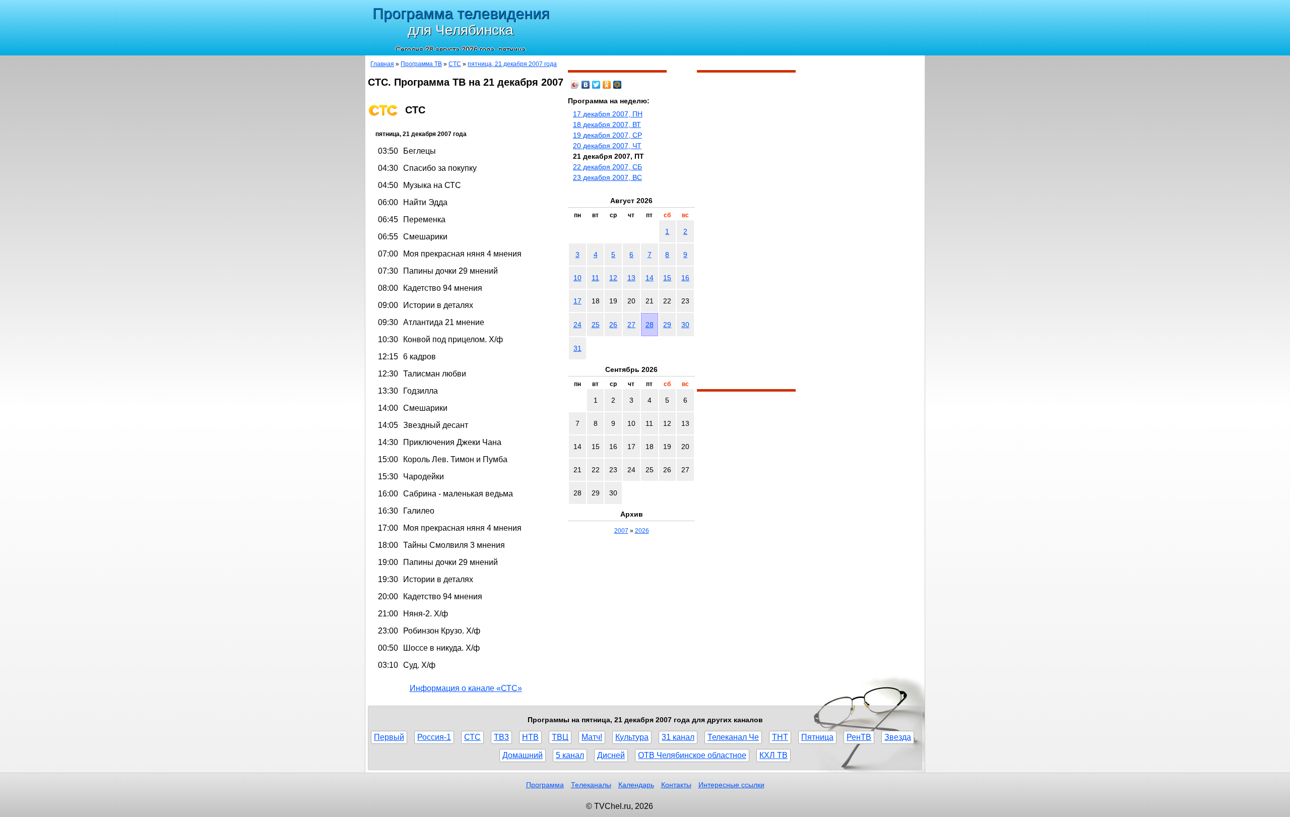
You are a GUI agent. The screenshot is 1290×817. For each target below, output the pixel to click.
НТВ (530, 737)
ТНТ (780, 737)
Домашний (522, 755)
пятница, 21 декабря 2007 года (512, 64)
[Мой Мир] (617, 84)
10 (577, 278)
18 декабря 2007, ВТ (607, 124)
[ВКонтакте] (585, 84)
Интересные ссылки (731, 785)
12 (613, 278)
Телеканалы (591, 785)
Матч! (592, 737)
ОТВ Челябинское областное (692, 755)
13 (631, 278)
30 (685, 325)
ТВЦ (560, 737)
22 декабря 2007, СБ (607, 167)
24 (577, 325)
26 (613, 325)
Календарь (636, 785)
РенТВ (859, 737)
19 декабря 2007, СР (607, 135)
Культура (632, 737)
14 (650, 278)
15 (667, 278)
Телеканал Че (733, 737)
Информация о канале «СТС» (466, 688)
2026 (642, 530)
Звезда (897, 737)
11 (595, 278)
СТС (454, 64)
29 (667, 325)
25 (596, 325)
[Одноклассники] (607, 84)
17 (577, 301)
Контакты (676, 785)
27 (631, 325)
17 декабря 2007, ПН (607, 114)
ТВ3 (501, 737)
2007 (621, 530)
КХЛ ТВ (773, 755)
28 (650, 325)
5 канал (570, 755)
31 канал (678, 737)
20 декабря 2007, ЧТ (607, 146)
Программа (545, 785)
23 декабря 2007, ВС (607, 177)
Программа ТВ (421, 64)
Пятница (817, 737)
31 (577, 348)
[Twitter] (596, 84)
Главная (382, 64)
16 (685, 278)
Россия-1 (434, 737)
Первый (389, 737)
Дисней (611, 755)
